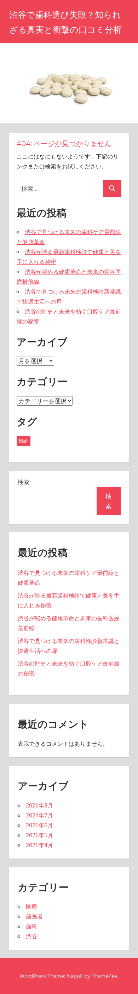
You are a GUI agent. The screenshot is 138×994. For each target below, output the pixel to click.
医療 (31, 906)
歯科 (31, 926)
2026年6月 (39, 825)
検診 (23, 440)
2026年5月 (39, 835)
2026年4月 (39, 845)
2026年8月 (39, 805)
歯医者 (34, 916)
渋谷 (31, 936)
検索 (23, 482)
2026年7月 (39, 815)
